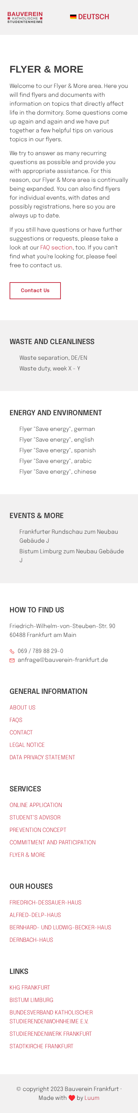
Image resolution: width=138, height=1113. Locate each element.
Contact (21, 733)
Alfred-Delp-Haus (35, 915)
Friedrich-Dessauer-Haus (45, 903)
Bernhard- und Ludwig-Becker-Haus (60, 928)
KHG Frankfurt (30, 988)
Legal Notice (27, 745)
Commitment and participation (53, 843)
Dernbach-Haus (31, 940)
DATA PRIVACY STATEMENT (42, 758)
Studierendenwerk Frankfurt (51, 1034)
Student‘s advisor (35, 818)
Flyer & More (28, 855)
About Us (22, 708)
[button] (120, 16)
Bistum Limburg (31, 1000)
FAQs (16, 720)
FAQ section (56, 248)
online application (36, 805)
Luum (92, 1098)
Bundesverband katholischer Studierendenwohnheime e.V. (51, 1017)
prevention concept (38, 830)
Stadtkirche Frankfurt (42, 1047)
